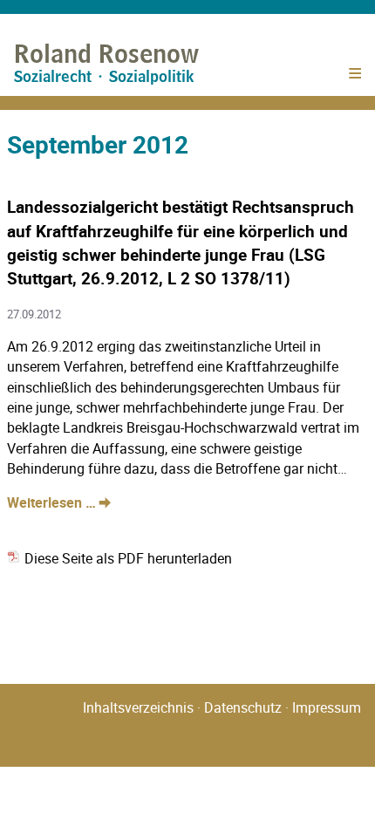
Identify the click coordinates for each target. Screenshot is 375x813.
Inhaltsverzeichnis (138, 707)
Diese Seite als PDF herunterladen (126, 558)
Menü (354, 78)
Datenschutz (243, 707)
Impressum (326, 707)
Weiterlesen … (59, 502)
